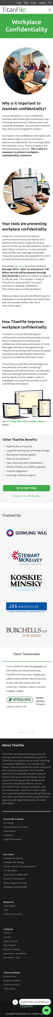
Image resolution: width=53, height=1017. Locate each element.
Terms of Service (11, 984)
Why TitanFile (9, 945)
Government (9, 831)
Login (18, 2)
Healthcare (8, 835)
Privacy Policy (9, 976)
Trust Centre (9, 988)
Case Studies (9, 905)
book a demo (37, 421)
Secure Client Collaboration (15, 874)
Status (33, 2)
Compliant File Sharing (13, 862)
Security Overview (12, 980)
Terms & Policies (11, 972)
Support (42, 2)
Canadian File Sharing (13, 858)
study (21, 266)
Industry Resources (12, 914)
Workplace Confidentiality (15, 886)
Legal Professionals (12, 839)
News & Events (10, 941)
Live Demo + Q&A (11, 957)
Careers (7, 937)
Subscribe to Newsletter (14, 953)
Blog (26, 2)
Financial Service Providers (15, 827)
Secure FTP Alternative (14, 878)
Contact (7, 932)
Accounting (8, 822)
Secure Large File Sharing (15, 882)
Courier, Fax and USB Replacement (19, 866)
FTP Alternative (10, 870)
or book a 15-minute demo (26, 495)
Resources (8, 902)
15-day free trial (17, 421)
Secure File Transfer (13, 819)
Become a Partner (12, 949)
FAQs (5, 909)
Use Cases (8, 854)
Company (8, 929)
